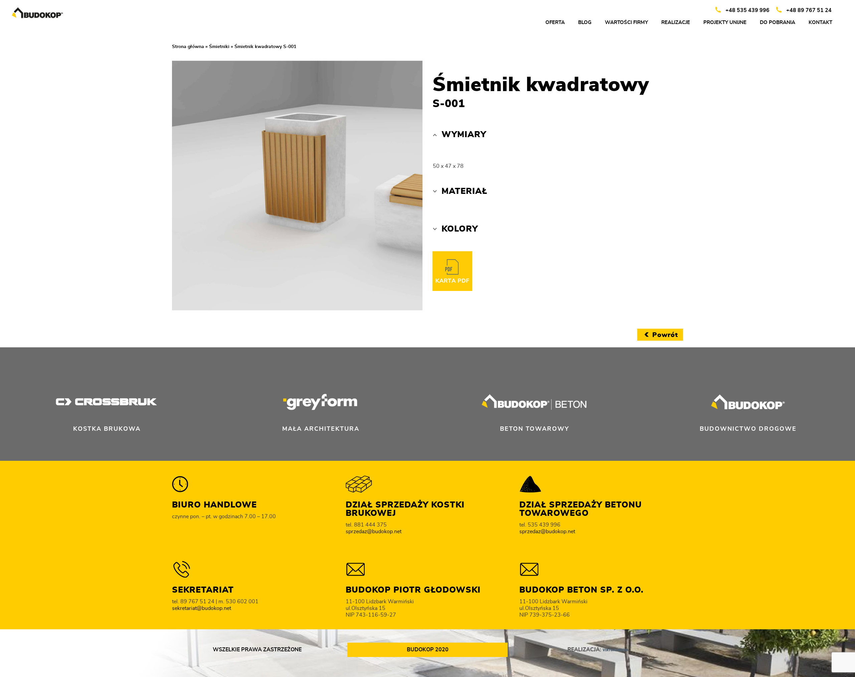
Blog (584, 22)
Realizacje (675, 22)
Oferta (555, 22)
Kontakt (820, 22)
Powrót (665, 335)
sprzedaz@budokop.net (373, 531)
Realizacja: (585, 649)
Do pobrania (777, 22)
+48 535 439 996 (747, 10)
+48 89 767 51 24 (809, 10)
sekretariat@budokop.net (201, 608)
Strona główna (188, 46)
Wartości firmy (626, 22)
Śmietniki (219, 46)
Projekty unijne (724, 22)
